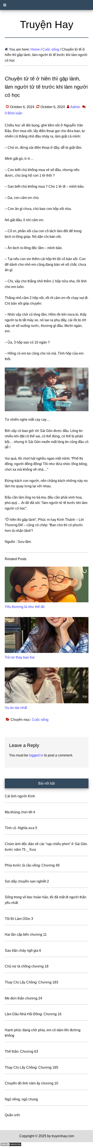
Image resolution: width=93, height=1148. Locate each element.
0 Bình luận (13, 113)
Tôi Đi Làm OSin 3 (19, 919)
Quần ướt (12, 1115)
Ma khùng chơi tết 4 (20, 812)
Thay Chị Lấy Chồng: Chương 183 (31, 982)
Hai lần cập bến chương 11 (26, 934)
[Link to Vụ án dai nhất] (46, 685)
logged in (36, 755)
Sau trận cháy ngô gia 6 (23, 950)
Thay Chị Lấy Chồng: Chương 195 (31, 1067)
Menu (46, 5)
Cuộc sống (40, 719)
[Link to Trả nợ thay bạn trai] (46, 635)
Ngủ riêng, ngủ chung (21, 1099)
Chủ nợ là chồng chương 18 (26, 966)
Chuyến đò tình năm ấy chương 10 (31, 1083)
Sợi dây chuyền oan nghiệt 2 (27, 881)
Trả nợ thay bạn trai (20, 657)
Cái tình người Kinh (20, 796)
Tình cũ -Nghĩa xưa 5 (21, 828)
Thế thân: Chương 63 (21, 1051)
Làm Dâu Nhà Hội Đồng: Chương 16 (33, 1014)
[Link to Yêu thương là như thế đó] (46, 585)
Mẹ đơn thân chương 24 (23, 998)
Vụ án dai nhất (16, 708)
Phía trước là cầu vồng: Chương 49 (32, 865)
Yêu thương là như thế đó (25, 607)
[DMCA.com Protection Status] (11, 1145)
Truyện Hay (46, 24)
